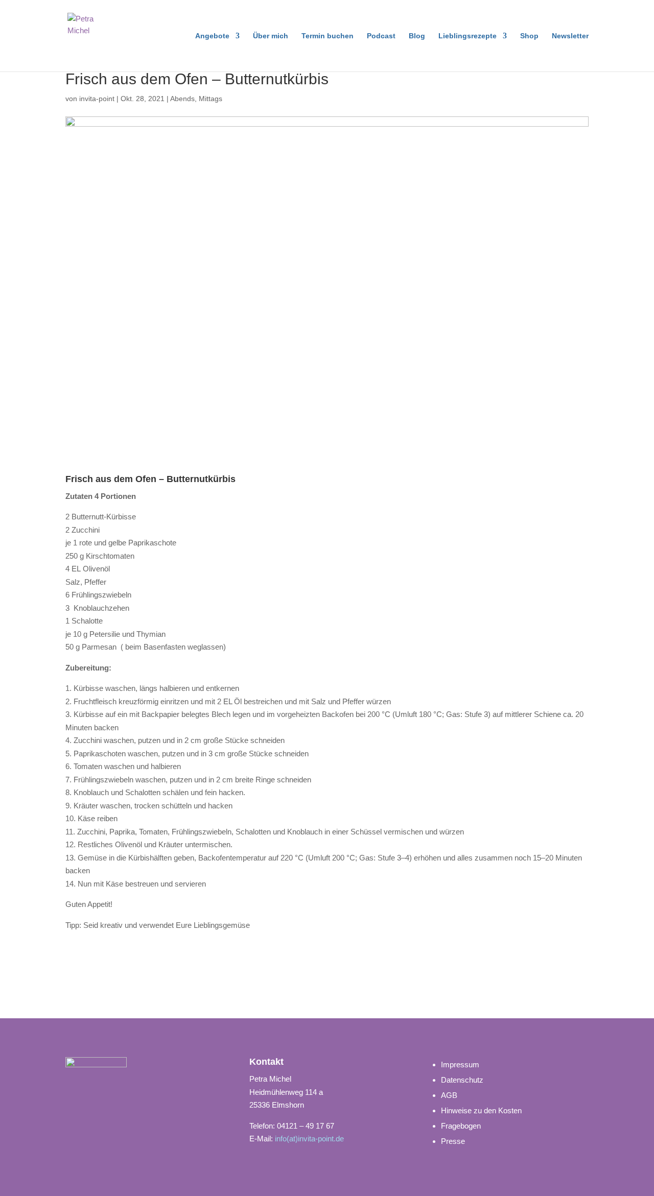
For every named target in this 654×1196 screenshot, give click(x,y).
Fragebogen (461, 1125)
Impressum (460, 1064)
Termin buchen (327, 36)
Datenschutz (462, 1079)
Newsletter (570, 36)
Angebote (212, 36)
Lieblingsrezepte (467, 36)
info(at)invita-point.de (309, 1138)
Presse (453, 1141)
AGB (449, 1095)
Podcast (381, 36)
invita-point (96, 98)
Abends (182, 98)
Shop (529, 36)
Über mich (270, 36)
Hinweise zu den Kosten (481, 1110)
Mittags (210, 98)
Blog (417, 36)
